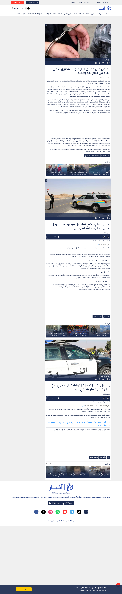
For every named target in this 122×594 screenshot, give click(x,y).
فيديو (24, 13)
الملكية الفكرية (60, 520)
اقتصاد (60, 13)
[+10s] (108, 236)
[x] (43, 512)
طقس (75, 13)
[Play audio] (48, 237)
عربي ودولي (67, 13)
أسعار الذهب (100, 13)
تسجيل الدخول (32, 2)
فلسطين (81, 13)
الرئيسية (108, 13)
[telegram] (72, 512)
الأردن (92, 13)
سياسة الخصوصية (84, 590)
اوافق (24, 589)
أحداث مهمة (32, 13)
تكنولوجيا (40, 13)
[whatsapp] (57, 512)
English (16, 8)
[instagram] (50, 512)
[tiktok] (79, 512)
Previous (50, 162)
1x (52, 237)
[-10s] (104, 236)
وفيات (19, 13)
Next (47, 162)
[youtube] (65, 512)
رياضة (54, 13)
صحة (87, 13)
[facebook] (36, 512)
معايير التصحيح (51, 520)
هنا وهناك (48, 13)
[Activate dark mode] (27, 8)
